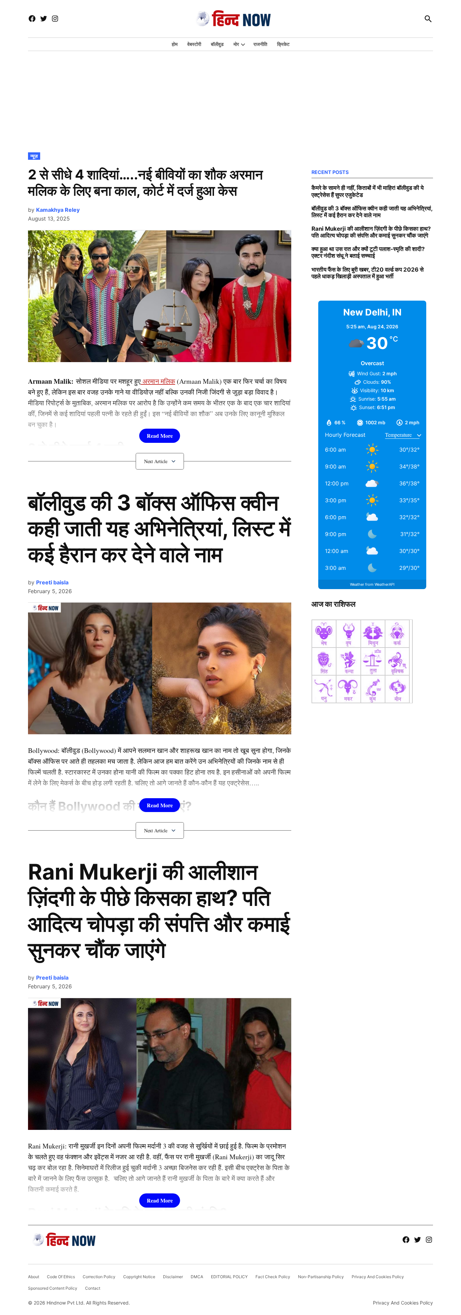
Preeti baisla (52, 582)
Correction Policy (99, 1276)
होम (175, 44)
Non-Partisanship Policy (321, 1276)
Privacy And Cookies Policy (378, 1276)
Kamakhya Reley (58, 209)
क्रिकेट (283, 44)
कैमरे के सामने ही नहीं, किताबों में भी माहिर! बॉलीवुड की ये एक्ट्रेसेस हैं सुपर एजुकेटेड (367, 191)
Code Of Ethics (61, 1276)
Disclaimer (173, 1276)
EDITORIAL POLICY (229, 1276)
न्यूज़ (34, 156)
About (33, 1276)
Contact (92, 1288)
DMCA (197, 1276)
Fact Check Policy (272, 1276)
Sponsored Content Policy (52, 1288)
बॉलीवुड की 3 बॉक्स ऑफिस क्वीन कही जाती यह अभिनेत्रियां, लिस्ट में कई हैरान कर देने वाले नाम (159, 528)
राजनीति (260, 44)
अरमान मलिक (158, 381)
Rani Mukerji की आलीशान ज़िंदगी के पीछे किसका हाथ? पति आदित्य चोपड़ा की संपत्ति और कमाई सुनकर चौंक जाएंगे (159, 910)
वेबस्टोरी (194, 44)
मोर (236, 44)
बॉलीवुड (217, 44)
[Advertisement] (230, 100)
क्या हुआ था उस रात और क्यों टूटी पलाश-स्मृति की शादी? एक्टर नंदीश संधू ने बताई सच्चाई (368, 252)
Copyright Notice (139, 1276)
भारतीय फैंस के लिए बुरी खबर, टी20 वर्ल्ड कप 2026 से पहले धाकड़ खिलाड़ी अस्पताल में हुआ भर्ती (367, 273)
